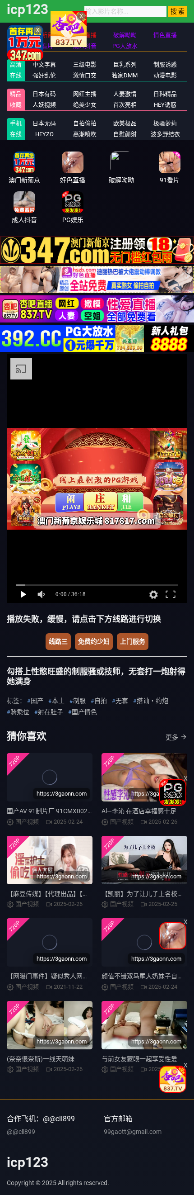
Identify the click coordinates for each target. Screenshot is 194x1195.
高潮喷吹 (85, 134)
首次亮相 (125, 104)
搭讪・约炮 (152, 700)
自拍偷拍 (85, 123)
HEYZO (44, 134)
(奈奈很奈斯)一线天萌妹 (40, 1058)
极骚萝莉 (165, 123)
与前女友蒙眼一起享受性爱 (139, 1058)
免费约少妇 (94, 641)
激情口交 (85, 75)
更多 (172, 737)
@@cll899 (21, 1131)
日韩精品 (165, 93)
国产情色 (84, 712)
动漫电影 (165, 75)
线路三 (58, 641)
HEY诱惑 (165, 104)
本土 (58, 700)
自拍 (100, 700)
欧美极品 (125, 123)
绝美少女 (85, 104)
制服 (79, 700)
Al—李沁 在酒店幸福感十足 (139, 811)
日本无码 (44, 123)
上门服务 (132, 641)
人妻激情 (125, 93)
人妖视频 (44, 104)
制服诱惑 (165, 64)
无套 (121, 700)
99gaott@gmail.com (133, 1131)
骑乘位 (19, 712)
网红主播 (85, 93)
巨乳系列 (125, 64)
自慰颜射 (125, 134)
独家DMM (125, 75)
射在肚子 (50, 712)
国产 (37, 700)
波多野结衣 (165, 134)
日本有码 (44, 93)
